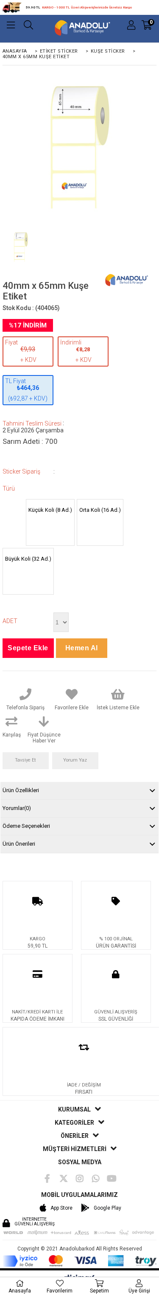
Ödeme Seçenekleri (26, 826)
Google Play (107, 1208)
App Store (61, 1208)
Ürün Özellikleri (21, 790)
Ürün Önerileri (19, 844)
